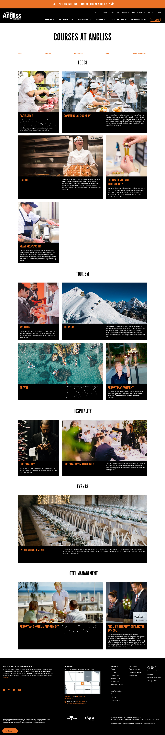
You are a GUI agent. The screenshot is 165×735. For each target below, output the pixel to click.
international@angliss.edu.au (76, 703)
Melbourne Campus (154, 677)
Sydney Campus (152, 680)
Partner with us (134, 669)
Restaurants (151, 674)
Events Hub (115, 12)
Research (125, 12)
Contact (159, 12)
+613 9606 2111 (80, 696)
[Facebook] (3, 690)
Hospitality (78, 54)
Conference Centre (154, 671)
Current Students (138, 12)
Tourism (48, 54)
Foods (20, 54)
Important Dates (117, 684)
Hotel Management (140, 54)
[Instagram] (9, 690)
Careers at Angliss (135, 672)
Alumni (150, 12)
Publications (133, 675)
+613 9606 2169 (81, 701)
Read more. (6, 677)
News (105, 12)
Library (113, 697)
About (97, 12)
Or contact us (69, 698)
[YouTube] (19, 690)
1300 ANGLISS (69, 696)
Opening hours (116, 700)
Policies (113, 687)
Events (108, 54)
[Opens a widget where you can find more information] (10, 731)
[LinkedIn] (14, 690)
